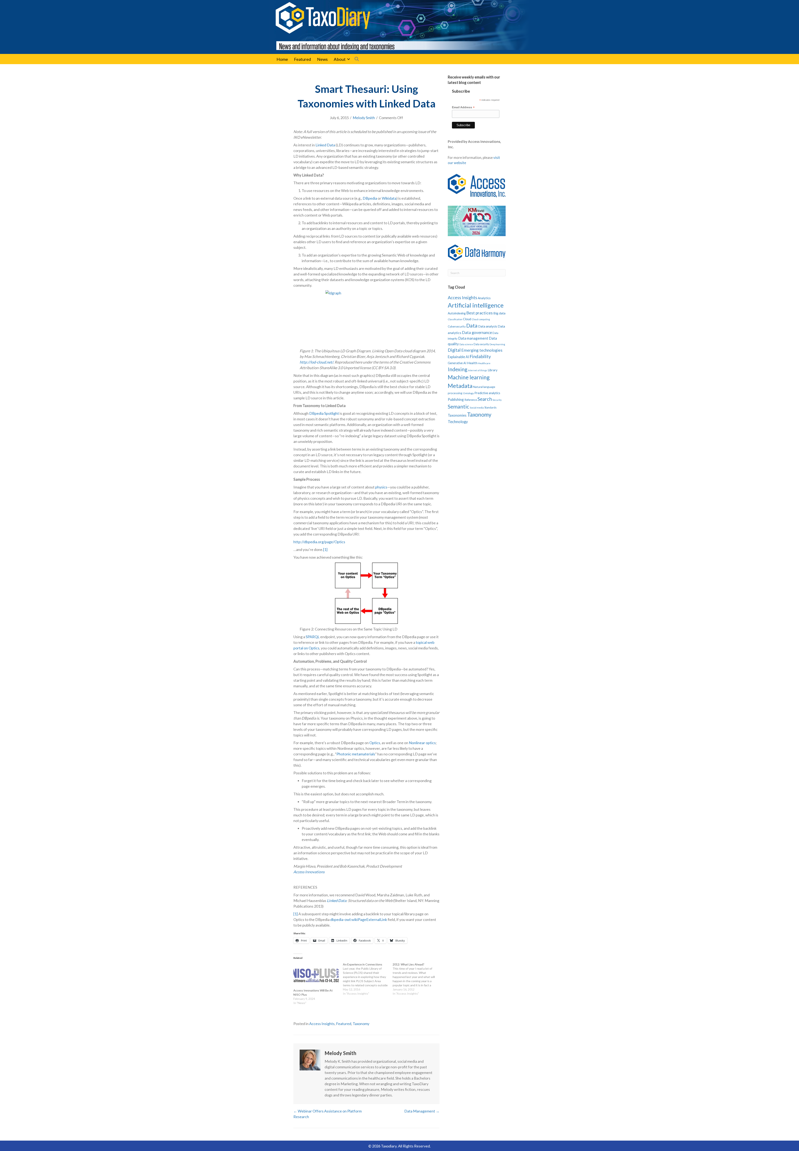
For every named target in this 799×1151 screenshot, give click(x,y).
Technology (458, 421)
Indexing (457, 369)
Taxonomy (361, 1023)
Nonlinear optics (422, 742)
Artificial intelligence (476, 305)
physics (381, 487)
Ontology (468, 393)
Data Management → (421, 1111)
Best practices (479, 312)
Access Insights (322, 1023)
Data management (473, 338)
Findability (480, 356)
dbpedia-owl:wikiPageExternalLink (358, 919)
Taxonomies (457, 415)
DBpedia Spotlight (324, 413)
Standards (490, 407)
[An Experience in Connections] (367, 979)
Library (493, 370)
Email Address (463, 107)
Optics (374, 742)
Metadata (460, 385)
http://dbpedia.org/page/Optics (319, 541)
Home (282, 59)
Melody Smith (364, 117)
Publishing (456, 399)
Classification (455, 319)
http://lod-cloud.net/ (316, 362)
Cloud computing (481, 319)
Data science (466, 344)
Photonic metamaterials (355, 754)
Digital (454, 350)
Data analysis (487, 326)
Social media (477, 407)
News (322, 59)
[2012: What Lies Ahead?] (417, 979)
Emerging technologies (481, 350)
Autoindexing (457, 313)
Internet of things (477, 370)
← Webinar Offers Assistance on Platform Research (327, 1114)
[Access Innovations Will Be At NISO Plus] (316, 975)
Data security (481, 344)
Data (472, 325)
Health (472, 363)
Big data (499, 313)
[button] (348, 59)
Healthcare (484, 363)
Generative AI (457, 363)
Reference (470, 399)
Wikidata (389, 198)
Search (485, 399)
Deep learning (497, 344)
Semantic (458, 406)
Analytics (484, 298)
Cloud (467, 319)
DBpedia (370, 198)
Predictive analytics (487, 393)
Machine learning (469, 377)
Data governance (477, 332)
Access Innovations (309, 871)
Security (497, 400)
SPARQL (313, 636)
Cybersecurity (457, 326)
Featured (302, 59)
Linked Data (325, 145)
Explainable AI (458, 357)
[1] (325, 549)
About (340, 59)
